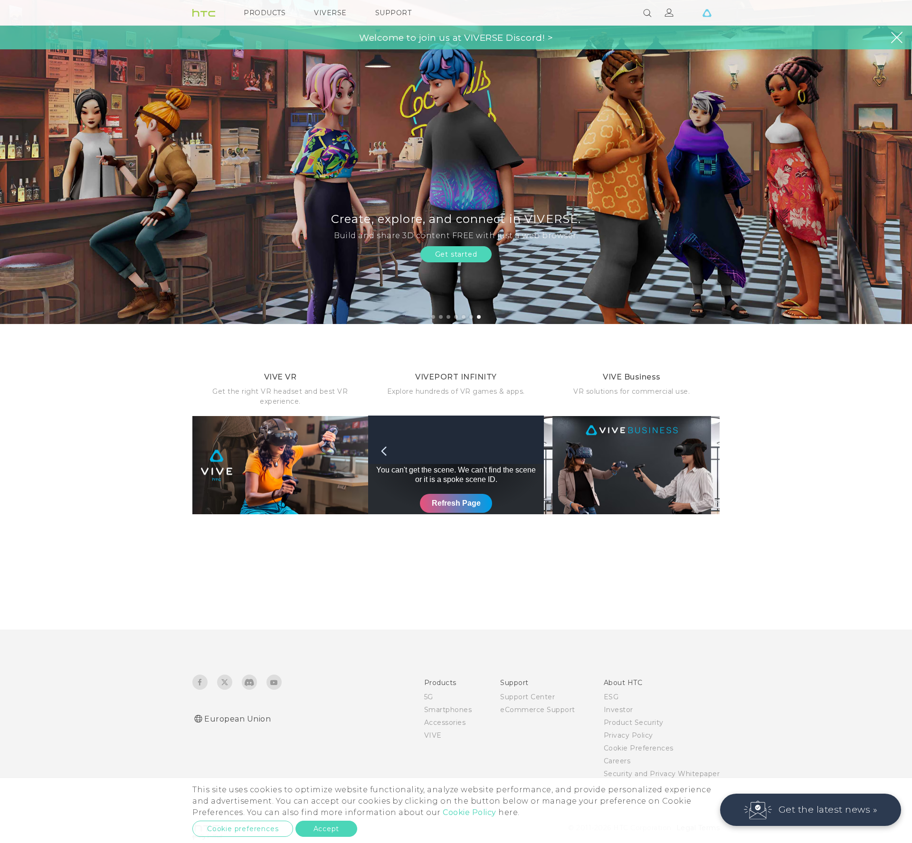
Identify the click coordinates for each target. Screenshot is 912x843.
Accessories (445, 722)
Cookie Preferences (639, 748)
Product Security (634, 722)
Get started (456, 254)
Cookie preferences (242, 828)
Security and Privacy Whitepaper (662, 773)
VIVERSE (330, 13)
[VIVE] (707, 13)
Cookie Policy (469, 812)
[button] (811, 810)
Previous (26, 162)
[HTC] (203, 13)
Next (884, 162)
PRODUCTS (264, 13)
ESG (611, 697)
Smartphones (448, 709)
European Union (237, 718)
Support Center (527, 697)
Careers (617, 761)
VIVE (433, 735)
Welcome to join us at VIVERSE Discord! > (456, 37)
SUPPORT (393, 13)
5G (428, 697)
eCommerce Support (537, 709)
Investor (618, 709)
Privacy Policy (628, 735)
